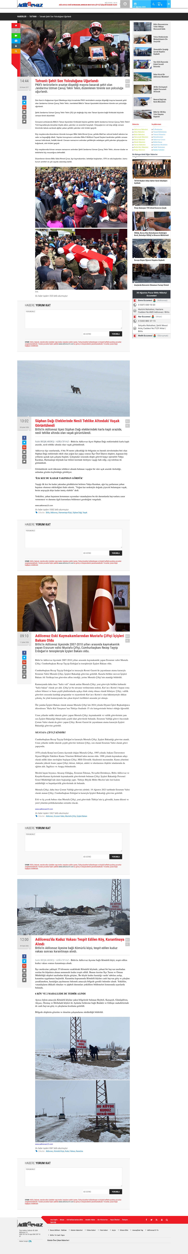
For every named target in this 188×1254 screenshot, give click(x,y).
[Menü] (16, 30)
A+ (127, 81)
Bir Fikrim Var (103, 1220)
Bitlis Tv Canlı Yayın (57, 1235)
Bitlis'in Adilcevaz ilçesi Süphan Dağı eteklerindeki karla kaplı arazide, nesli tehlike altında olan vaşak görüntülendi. (78, 431)
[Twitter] (24, 103)
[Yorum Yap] (24, 121)
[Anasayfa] (16, 25)
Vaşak (85, 512)
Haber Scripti (23, 1241)
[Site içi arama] (16, 51)
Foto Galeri (104, 1230)
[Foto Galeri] (16, 40)
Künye (62, 1220)
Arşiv (114, 1230)
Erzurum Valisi (59, 816)
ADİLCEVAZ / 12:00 (90, 4)
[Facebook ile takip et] (146, 1220)
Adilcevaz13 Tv (152, 1230)
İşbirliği (53, 1222)
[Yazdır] (24, 117)
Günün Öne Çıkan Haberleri (58, 1240)
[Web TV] (16, 35)
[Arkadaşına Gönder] (24, 112)
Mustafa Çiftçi (70, 816)
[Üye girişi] (16, 46)
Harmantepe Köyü (65, 512)
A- (127, 85)
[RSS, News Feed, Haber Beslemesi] (156, 1220)
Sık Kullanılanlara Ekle (75, 1220)
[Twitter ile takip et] (151, 1220)
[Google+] (24, 107)
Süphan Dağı (77, 512)
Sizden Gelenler (158, 150)
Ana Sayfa (53, 1220)
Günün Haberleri (77, 1230)
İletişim (125, 1220)
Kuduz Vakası (70, 1151)
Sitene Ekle (124, 1230)
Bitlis (48, 512)
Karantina (79, 1151)
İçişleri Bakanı (82, 816)
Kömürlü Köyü (59, 1151)
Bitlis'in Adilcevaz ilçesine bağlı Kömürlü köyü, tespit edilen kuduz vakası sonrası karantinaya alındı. (76, 949)
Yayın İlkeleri (115, 1220)
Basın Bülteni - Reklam (58, 1230)
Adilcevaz (54, 512)
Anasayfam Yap (137, 1230)
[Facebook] (24, 98)
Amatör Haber (90, 1220)
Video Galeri (91, 1230)
